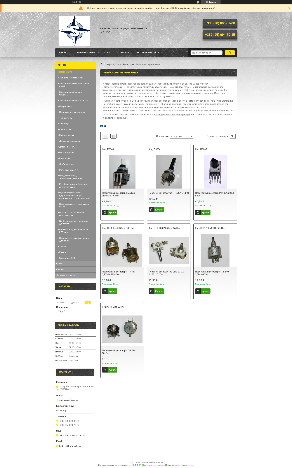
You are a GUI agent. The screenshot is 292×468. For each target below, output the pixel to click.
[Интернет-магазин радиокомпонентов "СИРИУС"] (74, 30)
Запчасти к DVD (67, 258)
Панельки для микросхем (72, 112)
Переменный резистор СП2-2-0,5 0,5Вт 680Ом (212, 273)
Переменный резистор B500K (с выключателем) (118, 194)
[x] (105, 126)
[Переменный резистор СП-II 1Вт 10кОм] (122, 329)
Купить (112, 212)
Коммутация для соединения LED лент (74, 230)
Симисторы (65, 129)
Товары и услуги (84, 52)
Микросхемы (65, 106)
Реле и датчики (66, 152)
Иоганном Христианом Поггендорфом (187, 87)
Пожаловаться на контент (153, 465)
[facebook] (101, 126)
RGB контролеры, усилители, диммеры (74, 222)
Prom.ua (159, 462)
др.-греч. (189, 83)
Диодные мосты (67, 147)
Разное (62, 252)
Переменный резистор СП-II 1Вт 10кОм (119, 351)
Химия (62, 246)
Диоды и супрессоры (69, 141)
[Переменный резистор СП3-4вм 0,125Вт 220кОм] (122, 250)
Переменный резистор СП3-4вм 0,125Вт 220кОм (118, 273)
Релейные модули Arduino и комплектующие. (73, 185)
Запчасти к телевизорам (71, 77)
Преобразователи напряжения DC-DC (74, 205)
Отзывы (60, 269)
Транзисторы (65, 118)
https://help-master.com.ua (72, 435)
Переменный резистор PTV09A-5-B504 (169, 193)
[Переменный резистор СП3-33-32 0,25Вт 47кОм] (169, 250)
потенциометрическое (127, 110)
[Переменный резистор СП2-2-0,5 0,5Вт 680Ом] (215, 250)
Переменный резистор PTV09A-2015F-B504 (215, 194)
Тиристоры (64, 123)
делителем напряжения (221, 110)
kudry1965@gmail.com (70, 446)
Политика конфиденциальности (180, 465)
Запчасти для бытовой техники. (70, 93)
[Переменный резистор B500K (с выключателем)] (122, 172)
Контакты (123, 52)
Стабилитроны (66, 164)
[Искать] (230, 52)
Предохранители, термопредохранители (70, 177)
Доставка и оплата (147, 52)
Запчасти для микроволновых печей (74, 84)
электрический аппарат (139, 87)
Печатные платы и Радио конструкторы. (72, 213)
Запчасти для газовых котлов (73, 100)
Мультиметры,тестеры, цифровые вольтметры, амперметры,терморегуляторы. (75, 195)
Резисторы (128, 64)
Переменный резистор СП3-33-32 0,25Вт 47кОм (166, 273)
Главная (63, 52)
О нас (107, 52)
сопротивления (214, 90)
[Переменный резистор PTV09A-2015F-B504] (215, 172)
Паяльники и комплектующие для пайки (74, 239)
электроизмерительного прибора (172, 114)
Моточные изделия (68, 170)
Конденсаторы (66, 135)
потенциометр (119, 83)
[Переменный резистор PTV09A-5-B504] (169, 172)
